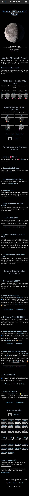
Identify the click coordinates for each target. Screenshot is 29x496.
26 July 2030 (8, 340)
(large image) (14, 50)
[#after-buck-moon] (1, 179)
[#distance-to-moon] (1, 317)
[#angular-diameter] (1, 203)
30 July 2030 (11, 394)
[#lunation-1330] (1, 218)
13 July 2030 (20, 297)
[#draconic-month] (1, 375)
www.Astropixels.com (6, 465)
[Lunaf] (11, 2)
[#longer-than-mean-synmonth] (1, 254)
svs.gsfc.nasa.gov (5, 472)
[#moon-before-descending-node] (1, 331)
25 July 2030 (18, 304)
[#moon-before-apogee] (1, 295)
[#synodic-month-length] (1, 235)
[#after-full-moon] (1, 168)
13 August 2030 (12, 183)
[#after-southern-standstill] (1, 351)
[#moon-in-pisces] (1, 157)
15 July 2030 (9, 172)
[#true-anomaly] (1, 281)
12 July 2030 (19, 333)
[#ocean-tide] (1, 190)
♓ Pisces (21, 159)
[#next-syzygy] (1, 392)
